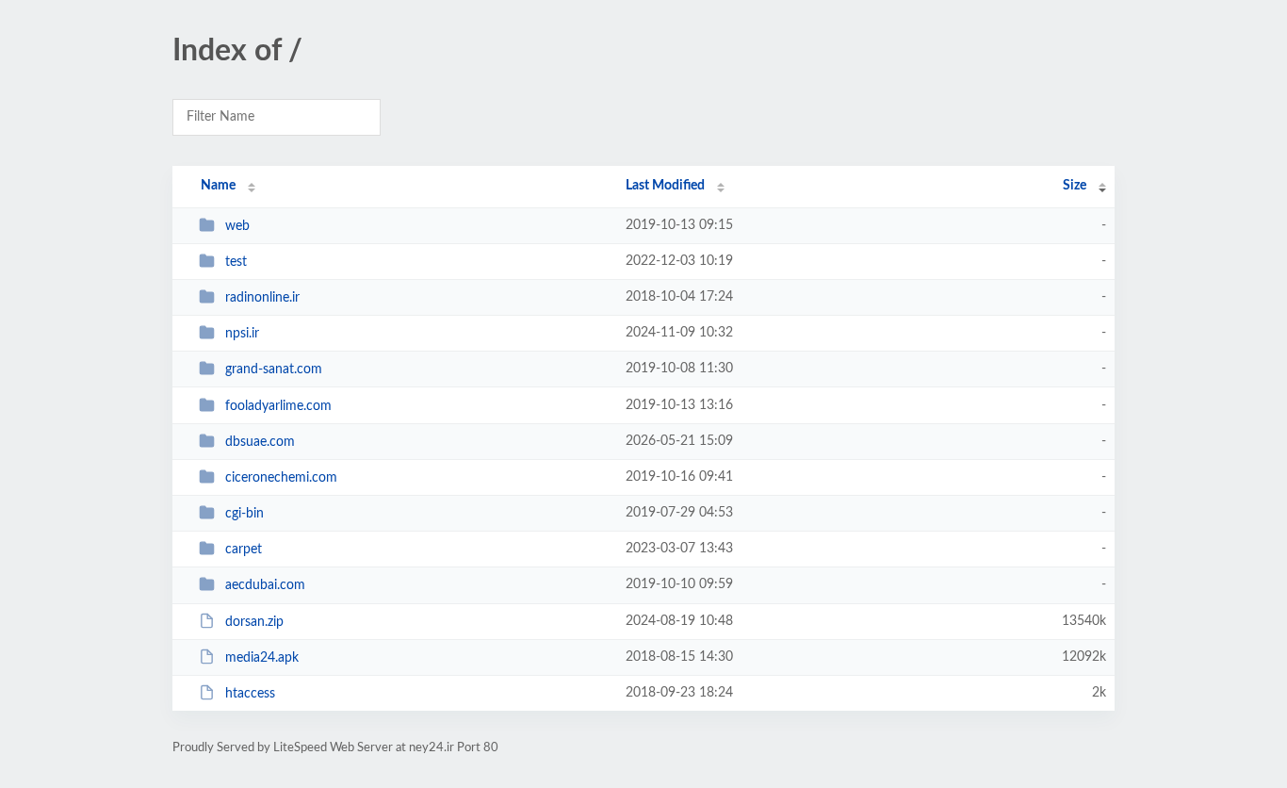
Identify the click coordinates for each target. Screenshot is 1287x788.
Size (1074, 185)
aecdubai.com (265, 585)
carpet (243, 549)
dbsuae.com (260, 442)
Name (218, 185)
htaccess (250, 693)
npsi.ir (242, 333)
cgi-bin (244, 513)
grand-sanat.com (273, 369)
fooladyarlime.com (278, 406)
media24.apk (262, 658)
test (236, 262)
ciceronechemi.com (281, 477)
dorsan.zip (254, 622)
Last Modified (665, 185)
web (237, 226)
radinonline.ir (262, 297)
